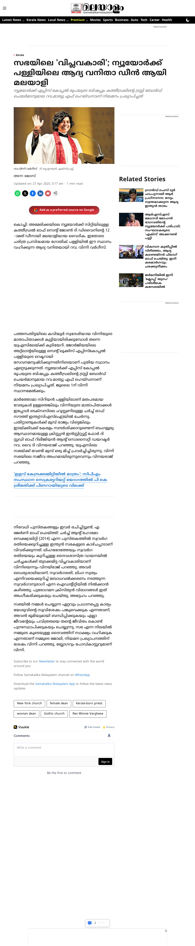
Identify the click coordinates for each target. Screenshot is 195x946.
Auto (134, 20)
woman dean (26, 714)
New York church (29, 703)
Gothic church (54, 714)
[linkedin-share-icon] (40, 196)
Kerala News (36, 20)
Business (122, 20)
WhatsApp (82, 675)
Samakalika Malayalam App (55, 684)
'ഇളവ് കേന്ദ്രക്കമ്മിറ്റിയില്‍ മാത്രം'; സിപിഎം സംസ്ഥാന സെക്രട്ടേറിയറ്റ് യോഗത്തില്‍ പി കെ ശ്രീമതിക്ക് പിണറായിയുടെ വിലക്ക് (60, 480)
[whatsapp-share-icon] (17, 196)
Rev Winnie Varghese (88, 714)
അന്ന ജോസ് (25, 176)
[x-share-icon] (25, 196)
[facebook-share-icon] (33, 196)
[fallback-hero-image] (131, 195)
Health (167, 20)
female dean (59, 703)
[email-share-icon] (48, 196)
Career (155, 20)
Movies (95, 20)
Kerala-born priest (89, 703)
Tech (144, 20)
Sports (108, 20)
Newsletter (47, 662)
